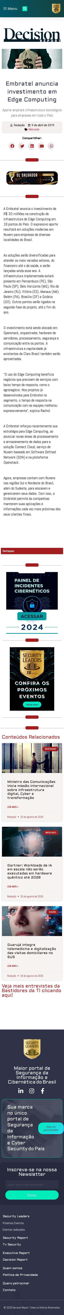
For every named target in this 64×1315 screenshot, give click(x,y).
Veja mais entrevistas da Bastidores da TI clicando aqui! (31, 991)
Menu (12, 9)
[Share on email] (42, 146)
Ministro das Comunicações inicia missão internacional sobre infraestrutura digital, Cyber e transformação (31, 790)
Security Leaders (16, 1216)
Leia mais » (12, 806)
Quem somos (12, 1268)
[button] (51, 1128)
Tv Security (12, 1244)
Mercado (33, 129)
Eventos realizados (14, 1230)
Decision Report (15, 1259)
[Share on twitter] (22, 146)
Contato (9, 1290)
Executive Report (16, 1253)
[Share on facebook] (13, 146)
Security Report (15, 1237)
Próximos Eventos (13, 1223)
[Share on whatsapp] (52, 146)
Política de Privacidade (20, 1275)
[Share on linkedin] (32, 146)
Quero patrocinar (16, 1283)
